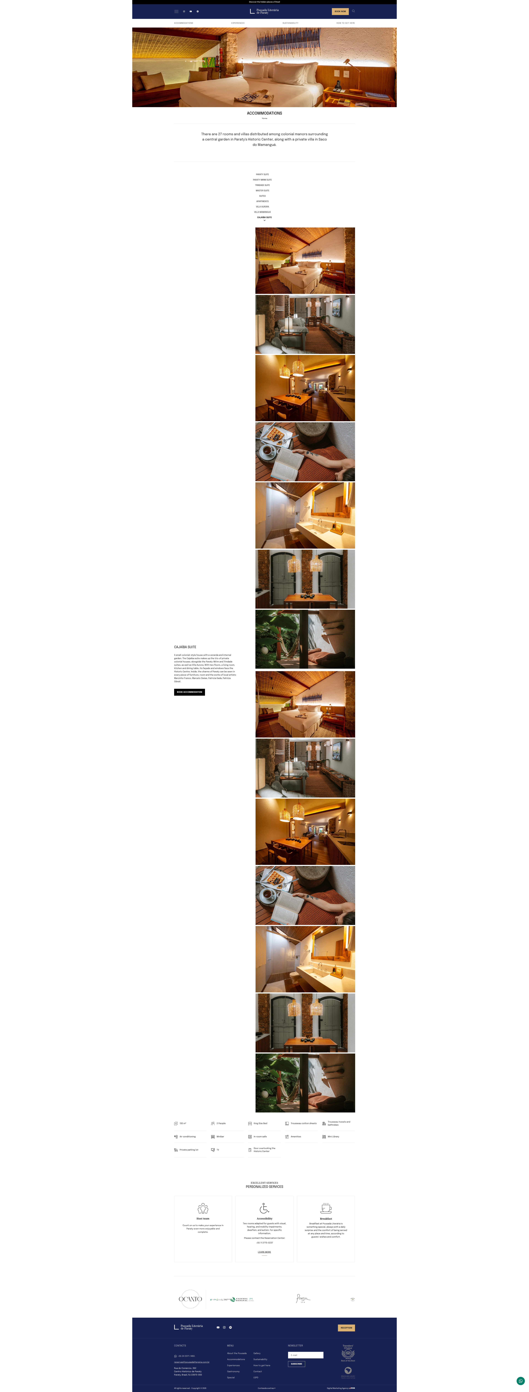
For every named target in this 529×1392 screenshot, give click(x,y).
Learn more (264, 1252)
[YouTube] (191, 11)
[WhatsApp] (521, 1381)
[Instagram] (184, 11)
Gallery (257, 1353)
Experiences (238, 23)
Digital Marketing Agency (338, 1388)
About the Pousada (237, 1353)
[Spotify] (230, 1328)
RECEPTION (346, 1328)
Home (264, 118)
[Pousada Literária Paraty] (264, 11)
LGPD (255, 1378)
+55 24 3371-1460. (186, 1356)
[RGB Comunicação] (352, 1388)
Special (231, 1378)
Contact (257, 1372)
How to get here (346, 23)
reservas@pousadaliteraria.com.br (192, 1362)
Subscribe (296, 1364)
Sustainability (290, 23)
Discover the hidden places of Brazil (264, 2)
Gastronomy (233, 1372)
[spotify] (198, 11)
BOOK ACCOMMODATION (189, 692)
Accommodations (183, 23)
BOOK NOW (340, 11)
